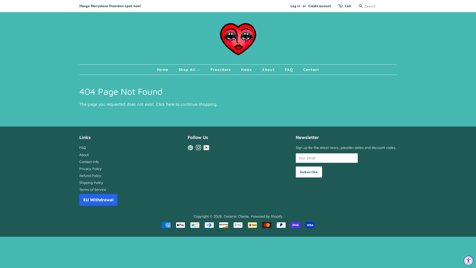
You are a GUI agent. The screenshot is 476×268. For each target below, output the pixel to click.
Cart (348, 6)
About (268, 69)
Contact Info (89, 162)
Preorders (220, 69)
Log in (295, 6)
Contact (311, 69)
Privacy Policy (90, 169)
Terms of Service (92, 189)
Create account (319, 6)
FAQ (289, 69)
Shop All (187, 69)
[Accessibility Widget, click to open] (469, 261)
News (246, 69)
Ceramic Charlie (236, 216)
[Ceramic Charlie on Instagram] (198, 148)
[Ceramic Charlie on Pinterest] (190, 148)
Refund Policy (90, 175)
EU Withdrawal (98, 199)
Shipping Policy (91, 182)
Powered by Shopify (267, 216)
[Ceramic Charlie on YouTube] (206, 148)
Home (162, 69)
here (170, 104)
